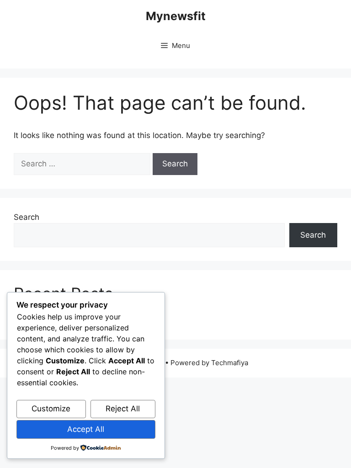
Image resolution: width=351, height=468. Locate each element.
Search (26, 217)
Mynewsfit (176, 16)
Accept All (85, 429)
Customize (51, 408)
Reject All (123, 408)
